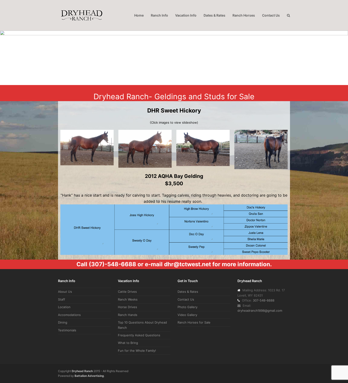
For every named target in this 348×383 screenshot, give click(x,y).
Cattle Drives (127, 291)
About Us (65, 291)
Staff (61, 299)
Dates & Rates (188, 291)
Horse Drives (127, 307)
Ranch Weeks (128, 299)
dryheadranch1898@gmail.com (259, 310)
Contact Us (186, 299)
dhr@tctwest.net (187, 264)
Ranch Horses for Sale (194, 322)
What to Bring (128, 343)
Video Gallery (187, 315)
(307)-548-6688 (112, 264)
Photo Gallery (187, 307)
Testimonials (67, 330)
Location (64, 307)
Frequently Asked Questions (139, 335)
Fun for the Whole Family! (137, 350)
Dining (62, 322)
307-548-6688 (263, 300)
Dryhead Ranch (82, 371)
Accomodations (69, 315)
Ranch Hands (127, 315)
